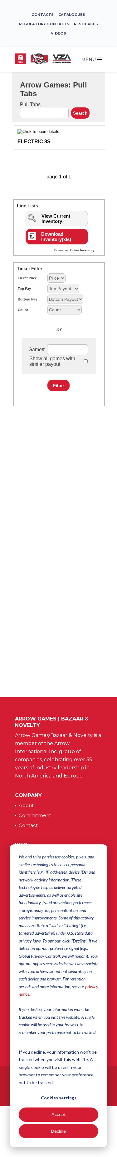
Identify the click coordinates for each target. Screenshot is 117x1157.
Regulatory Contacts (44, 24)
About (26, 805)
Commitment (35, 815)
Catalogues (71, 14)
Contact (28, 825)
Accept (58, 1114)
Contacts (43, 14)
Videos (58, 33)
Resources (86, 24)
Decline (58, 1131)
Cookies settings (58, 1097)
